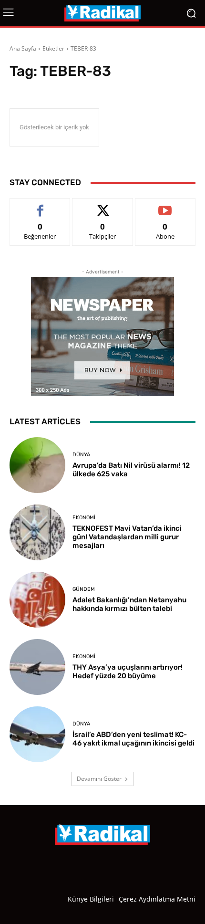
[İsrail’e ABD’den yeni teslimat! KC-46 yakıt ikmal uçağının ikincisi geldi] (37, 734)
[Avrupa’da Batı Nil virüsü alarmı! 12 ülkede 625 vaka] (37, 465)
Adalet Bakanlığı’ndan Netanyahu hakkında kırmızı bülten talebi (129, 604)
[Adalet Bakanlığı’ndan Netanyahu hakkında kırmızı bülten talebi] (37, 600)
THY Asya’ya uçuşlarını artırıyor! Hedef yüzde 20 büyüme (127, 671)
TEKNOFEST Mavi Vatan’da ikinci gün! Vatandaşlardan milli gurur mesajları (127, 537)
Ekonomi (83, 517)
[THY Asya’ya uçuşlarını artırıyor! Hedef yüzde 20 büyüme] (37, 667)
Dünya (81, 454)
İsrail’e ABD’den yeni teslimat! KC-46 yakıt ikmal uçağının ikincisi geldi (133, 738)
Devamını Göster (99, 779)
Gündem (83, 589)
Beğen (40, 205)
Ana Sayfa (23, 48)
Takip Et (103, 205)
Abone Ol (165, 205)
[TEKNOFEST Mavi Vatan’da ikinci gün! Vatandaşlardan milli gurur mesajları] (37, 532)
